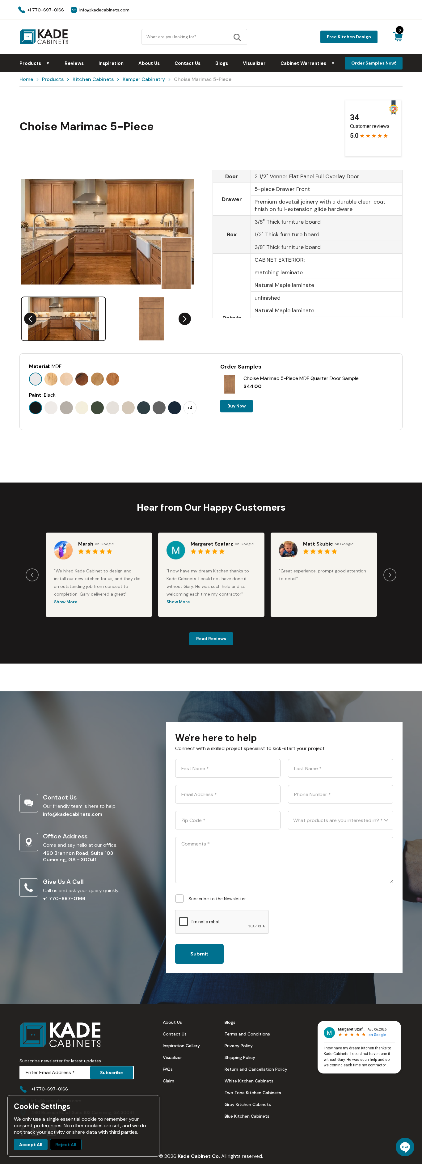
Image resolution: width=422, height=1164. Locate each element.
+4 (190, 408)
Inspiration (111, 63)
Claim (168, 1081)
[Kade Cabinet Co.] (43, 36)
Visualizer (254, 63)
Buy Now (236, 406)
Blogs (221, 63)
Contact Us (187, 63)
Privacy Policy (239, 1045)
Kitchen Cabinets (93, 79)
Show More (66, 602)
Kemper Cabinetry (144, 79)
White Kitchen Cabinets (249, 1081)
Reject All (65, 1144)
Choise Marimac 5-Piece (202, 79)
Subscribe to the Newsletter (217, 898)
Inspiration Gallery (181, 1045)
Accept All (30, 1144)
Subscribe (111, 1072)
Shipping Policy (240, 1057)
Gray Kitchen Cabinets (248, 1104)
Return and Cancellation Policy (256, 1069)
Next (185, 319)
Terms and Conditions (247, 1034)
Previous (30, 319)
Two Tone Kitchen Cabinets (253, 1092)
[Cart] (398, 36)
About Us (149, 63)
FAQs (168, 1069)
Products (34, 63)
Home (26, 79)
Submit (199, 954)
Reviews (74, 63)
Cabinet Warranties (308, 63)
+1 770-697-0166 (64, 898)
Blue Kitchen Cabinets (247, 1116)
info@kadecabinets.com (72, 814)
